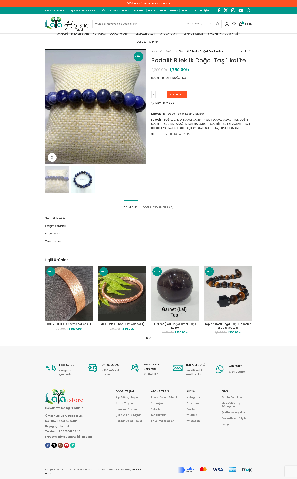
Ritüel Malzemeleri (162, 421)
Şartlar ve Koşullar (233, 412)
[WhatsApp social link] (248, 11)
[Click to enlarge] (52, 157)
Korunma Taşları (126, 409)
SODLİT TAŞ (212, 128)
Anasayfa (157, 51)
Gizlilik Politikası (232, 397)
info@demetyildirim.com (75, 436)
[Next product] (250, 51)
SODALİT (204, 124)
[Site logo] (67, 23)
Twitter (191, 409)
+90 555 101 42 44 (68, 431)
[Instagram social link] (233, 11)
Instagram (193, 397)
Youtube (191, 415)
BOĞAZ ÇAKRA (173, 119)
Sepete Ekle (177, 94)
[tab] (131, 205)
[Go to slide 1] (147, 338)
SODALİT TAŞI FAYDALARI (189, 128)
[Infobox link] (63, 369)
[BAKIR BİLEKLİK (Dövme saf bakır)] (69, 293)
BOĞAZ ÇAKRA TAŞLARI (197, 119)
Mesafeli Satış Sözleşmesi (231, 404)
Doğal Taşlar (176, 114)
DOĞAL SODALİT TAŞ (225, 119)
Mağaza (171, 51)
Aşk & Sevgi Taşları (128, 397)
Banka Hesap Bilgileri (235, 418)
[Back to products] (246, 51)
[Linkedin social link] (180, 134)
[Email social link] (171, 134)
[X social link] (226, 11)
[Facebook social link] (219, 11)
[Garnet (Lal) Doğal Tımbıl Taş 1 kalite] (175, 293)
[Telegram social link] (188, 134)
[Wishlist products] (233, 23)
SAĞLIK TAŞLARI (187, 124)
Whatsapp (193, 421)
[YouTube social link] (241, 11)
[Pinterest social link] (175, 134)
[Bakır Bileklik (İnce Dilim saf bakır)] (122, 293)
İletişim (226, 424)
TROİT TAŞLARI (230, 128)
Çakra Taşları (124, 403)
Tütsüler (156, 409)
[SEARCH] (218, 24)
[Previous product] (241, 51)
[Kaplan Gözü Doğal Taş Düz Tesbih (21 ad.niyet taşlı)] (228, 293)
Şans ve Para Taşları (128, 415)
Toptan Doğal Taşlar (129, 421)
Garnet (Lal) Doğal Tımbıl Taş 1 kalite (175, 326)
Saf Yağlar (157, 403)
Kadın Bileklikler (194, 114)
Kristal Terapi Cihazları (165, 397)
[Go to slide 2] (150, 338)
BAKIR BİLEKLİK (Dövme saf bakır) (69, 324)
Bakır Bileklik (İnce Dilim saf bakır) (122, 324)
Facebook (192, 403)
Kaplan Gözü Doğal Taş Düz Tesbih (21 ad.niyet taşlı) (228, 326)
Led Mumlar (158, 415)
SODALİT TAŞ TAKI (221, 124)
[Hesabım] (226, 23)
